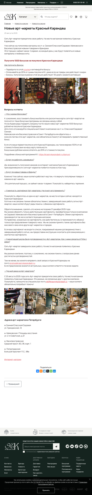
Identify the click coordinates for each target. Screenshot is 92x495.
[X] (47, 371)
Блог (6, 473)
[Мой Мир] (54, 371)
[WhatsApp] (51, 371)
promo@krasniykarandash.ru (22, 263)
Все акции (51, 467)
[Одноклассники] (41, 371)
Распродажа (30, 2)
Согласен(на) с (43, 452)
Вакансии (8, 467)
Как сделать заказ (37, 474)
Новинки (20, 2)
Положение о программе (67, 470)
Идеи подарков (79, 470)
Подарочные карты (81, 464)
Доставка (36, 463)
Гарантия (36, 467)
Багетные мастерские (22, 471)
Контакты (8, 463)
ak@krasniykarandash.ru (56, 281)
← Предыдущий (12, 384)
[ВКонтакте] (37, 371)
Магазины (41, 2)
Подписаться (56, 446)
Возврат (36, 470)
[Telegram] (44, 371)
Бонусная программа (66, 464)
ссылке (26, 69)
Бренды (21, 463)
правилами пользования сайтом (48, 452)
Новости (21, 467)
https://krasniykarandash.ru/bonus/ (54, 154)
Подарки (53, 2)
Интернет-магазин (12, 359)
